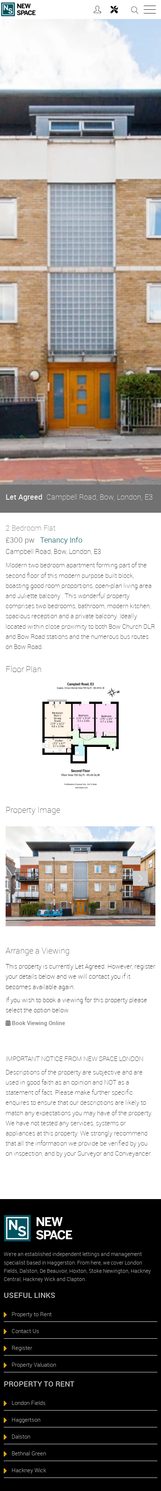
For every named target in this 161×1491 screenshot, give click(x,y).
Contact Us (25, 1331)
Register (22, 1347)
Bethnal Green (29, 1453)
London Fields (29, 1402)
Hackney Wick (29, 1470)
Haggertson (26, 1419)
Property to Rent (32, 1314)
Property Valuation (34, 1364)
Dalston (21, 1436)
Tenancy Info (61, 540)
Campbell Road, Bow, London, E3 (79, 497)
